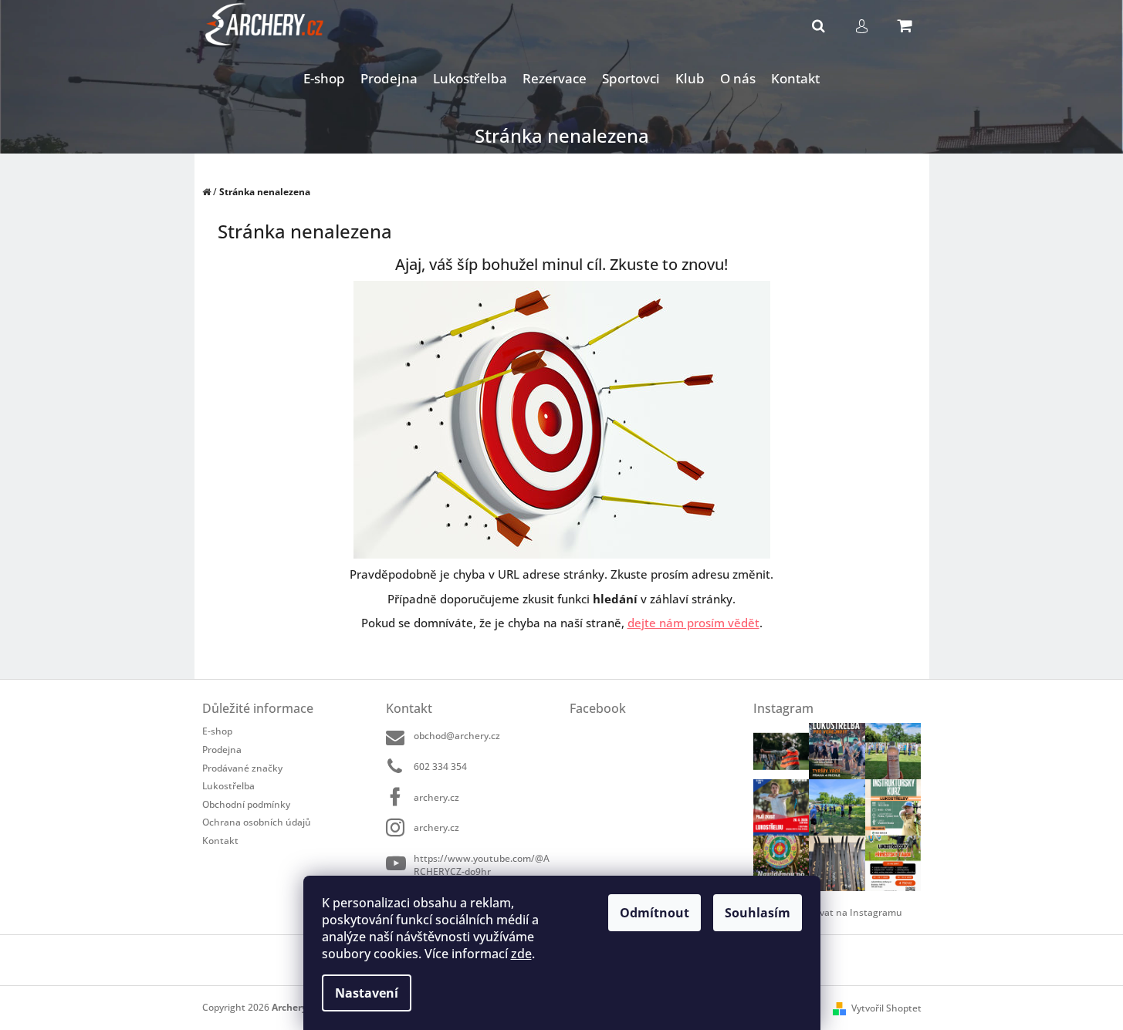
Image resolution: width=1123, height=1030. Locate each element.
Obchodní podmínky (246, 804)
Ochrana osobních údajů (256, 822)
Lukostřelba (228, 785)
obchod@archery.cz (457, 735)
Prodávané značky (242, 768)
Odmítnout (654, 912)
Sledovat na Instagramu (849, 912)
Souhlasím (757, 912)
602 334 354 (440, 766)
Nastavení (366, 992)
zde (521, 953)
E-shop (217, 731)
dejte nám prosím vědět (693, 622)
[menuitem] (324, 79)
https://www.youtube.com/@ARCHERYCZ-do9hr (482, 864)
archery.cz (436, 797)
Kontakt (220, 840)
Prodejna (222, 749)
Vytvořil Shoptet (886, 1008)
